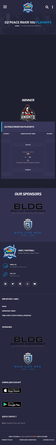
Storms (28, 144)
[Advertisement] (28, 64)
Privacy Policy (7, 440)
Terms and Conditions (27, 440)
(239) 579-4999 (15, 276)
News (4, 306)
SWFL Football (14, 436)
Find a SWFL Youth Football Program (16, 315)
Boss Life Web (42, 436)
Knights (28, 169)
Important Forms (8, 311)
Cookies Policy (48, 440)
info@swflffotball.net (18, 267)
